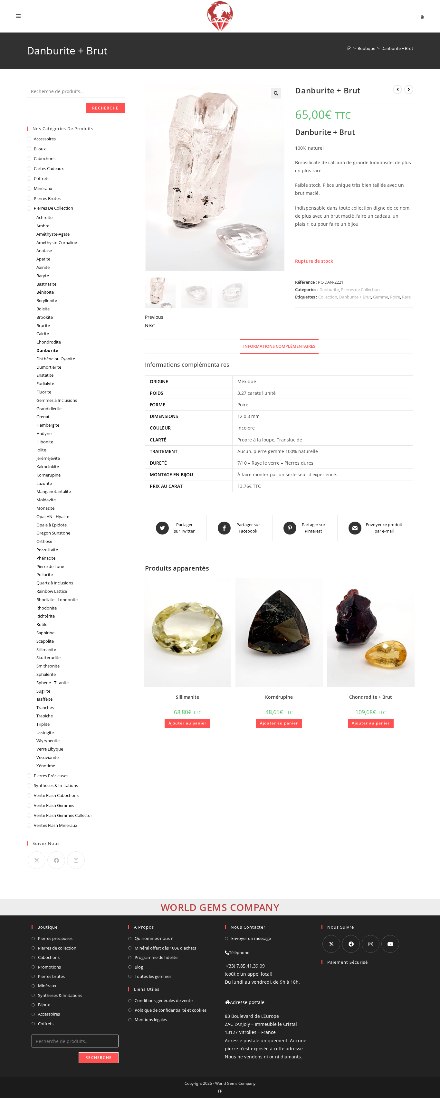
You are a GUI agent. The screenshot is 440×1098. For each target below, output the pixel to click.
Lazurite (44, 483)
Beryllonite (46, 300)
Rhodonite (46, 608)
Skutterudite (48, 657)
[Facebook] (56, 860)
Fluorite (43, 392)
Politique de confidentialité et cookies (170, 1010)
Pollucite (44, 574)
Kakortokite (47, 466)
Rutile (41, 624)
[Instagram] (76, 860)
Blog (139, 967)
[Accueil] (349, 48)
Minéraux (43, 188)
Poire (395, 297)
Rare (406, 297)
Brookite (44, 317)
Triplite (43, 724)
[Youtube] (390, 944)
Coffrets (41, 178)
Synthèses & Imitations (56, 785)
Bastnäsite (46, 284)
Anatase (44, 250)
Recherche (105, 108)
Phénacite (45, 558)
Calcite (42, 333)
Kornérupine (279, 697)
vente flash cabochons (56, 795)
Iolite (41, 450)
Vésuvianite (47, 757)
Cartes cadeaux (49, 168)
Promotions (49, 967)
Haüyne (44, 433)
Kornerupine (48, 475)
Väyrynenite (48, 740)
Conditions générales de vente (164, 1000)
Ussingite (45, 732)
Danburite (329, 289)
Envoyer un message (251, 938)
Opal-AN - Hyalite (52, 516)
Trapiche (44, 716)
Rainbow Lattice (51, 591)
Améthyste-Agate (53, 234)
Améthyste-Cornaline (56, 242)
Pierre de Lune (50, 566)
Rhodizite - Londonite (57, 599)
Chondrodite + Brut (370, 697)
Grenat (43, 417)
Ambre (42, 226)
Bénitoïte (45, 292)
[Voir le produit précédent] (397, 89)
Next (150, 325)
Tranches (45, 707)
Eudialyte (45, 383)
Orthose (44, 541)
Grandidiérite (49, 409)
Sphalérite (46, 674)
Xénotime (45, 766)
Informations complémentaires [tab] (279, 346)
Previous (154, 317)
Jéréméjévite (48, 458)
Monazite (45, 508)
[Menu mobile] (18, 16)
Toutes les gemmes (153, 976)
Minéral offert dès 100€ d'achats (165, 948)
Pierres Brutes (47, 198)
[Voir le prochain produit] (408, 89)
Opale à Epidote (51, 525)
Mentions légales (151, 1019)
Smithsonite (48, 666)
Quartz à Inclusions (54, 583)
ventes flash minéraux (55, 825)
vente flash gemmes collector (63, 815)
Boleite (43, 309)
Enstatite (44, 375)
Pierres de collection (57, 948)
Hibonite (44, 442)
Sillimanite (187, 697)
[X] (36, 860)
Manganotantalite (53, 491)
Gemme (380, 297)
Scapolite (45, 641)
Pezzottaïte (47, 550)
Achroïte (44, 217)
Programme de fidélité (156, 957)
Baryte (42, 276)
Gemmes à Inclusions (56, 400)
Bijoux (40, 149)
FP (220, 1091)
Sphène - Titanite (52, 683)
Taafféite (44, 699)
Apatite (43, 259)
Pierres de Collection (360, 289)
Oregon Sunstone (53, 533)
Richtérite (45, 616)
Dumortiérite (48, 367)
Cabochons (44, 158)
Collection (327, 297)
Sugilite (43, 691)
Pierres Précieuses (51, 776)
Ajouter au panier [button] (187, 723)
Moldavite (46, 500)
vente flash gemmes (54, 805)
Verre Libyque (49, 749)
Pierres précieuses (55, 938)
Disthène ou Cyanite (55, 359)
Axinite (43, 267)
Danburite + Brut (397, 48)
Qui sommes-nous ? (154, 938)
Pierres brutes (51, 976)
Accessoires (45, 139)
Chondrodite (48, 342)
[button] (276, 93)
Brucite (43, 325)
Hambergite (47, 425)
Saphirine (45, 633)
